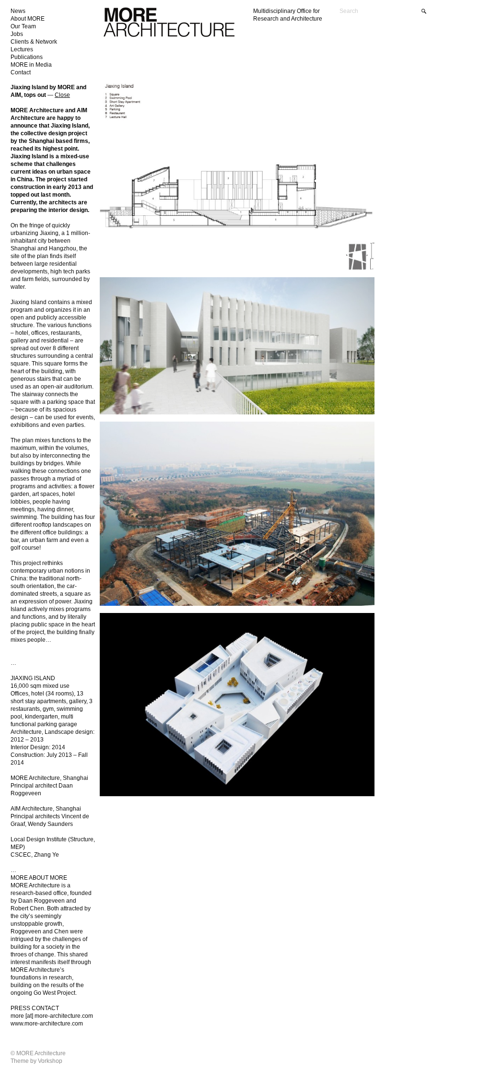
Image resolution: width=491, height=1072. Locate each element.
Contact (21, 72)
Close (62, 95)
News (18, 11)
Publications (27, 57)
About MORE (28, 18)
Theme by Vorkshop (36, 1061)
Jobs (17, 34)
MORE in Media (31, 64)
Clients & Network (34, 41)
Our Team (23, 26)
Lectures (22, 49)
